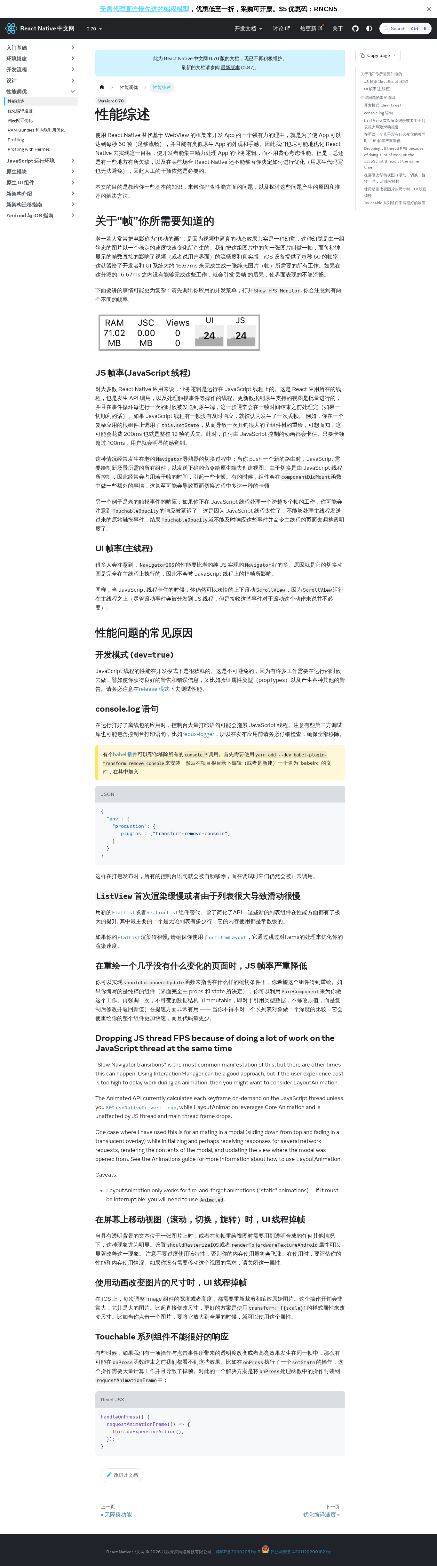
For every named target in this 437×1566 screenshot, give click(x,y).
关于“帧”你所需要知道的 (381, 73)
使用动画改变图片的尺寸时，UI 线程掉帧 (395, 192)
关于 (337, 28)
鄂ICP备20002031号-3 (238, 1551)
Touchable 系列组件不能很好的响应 (394, 202)
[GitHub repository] (355, 28)
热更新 (308, 28)
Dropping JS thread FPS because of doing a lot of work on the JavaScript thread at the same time (394, 158)
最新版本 (230, 67)
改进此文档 (126, 1475)
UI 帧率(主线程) (377, 88)
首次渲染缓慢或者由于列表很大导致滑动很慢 (394, 123)
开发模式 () (382, 105)
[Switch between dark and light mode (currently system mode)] (369, 28)
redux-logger (198, 734)
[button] (41, 47)
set (141, 1107)
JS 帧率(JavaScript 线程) (386, 81)
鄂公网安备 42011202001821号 (300, 1551)
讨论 (278, 28)
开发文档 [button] (245, 28)
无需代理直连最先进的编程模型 (144, 9)
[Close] (429, 9)
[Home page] (101, 87)
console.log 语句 (378, 112)
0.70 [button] (91, 29)
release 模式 (154, 688)
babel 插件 (125, 754)
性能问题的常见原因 (378, 97)
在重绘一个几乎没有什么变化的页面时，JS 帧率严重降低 (394, 137)
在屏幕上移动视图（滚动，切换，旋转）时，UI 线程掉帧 (394, 178)
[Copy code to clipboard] (337, 811)
